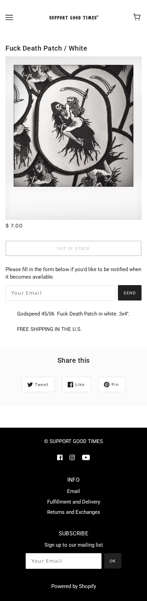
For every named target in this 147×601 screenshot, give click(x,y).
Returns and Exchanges (73, 512)
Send (129, 292)
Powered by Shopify (73, 586)
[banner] (72, 17)
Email (73, 491)
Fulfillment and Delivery (73, 502)
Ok (113, 560)
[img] (60, 457)
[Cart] (138, 17)
